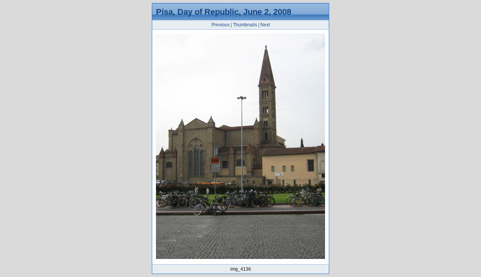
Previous (221, 24)
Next (265, 24)
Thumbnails (245, 24)
